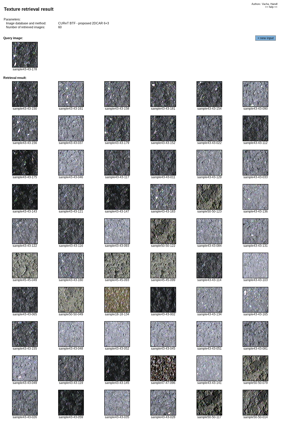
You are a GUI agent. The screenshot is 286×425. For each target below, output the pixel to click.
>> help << (271, 6)
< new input (266, 38)
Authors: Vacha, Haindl (264, 4)
